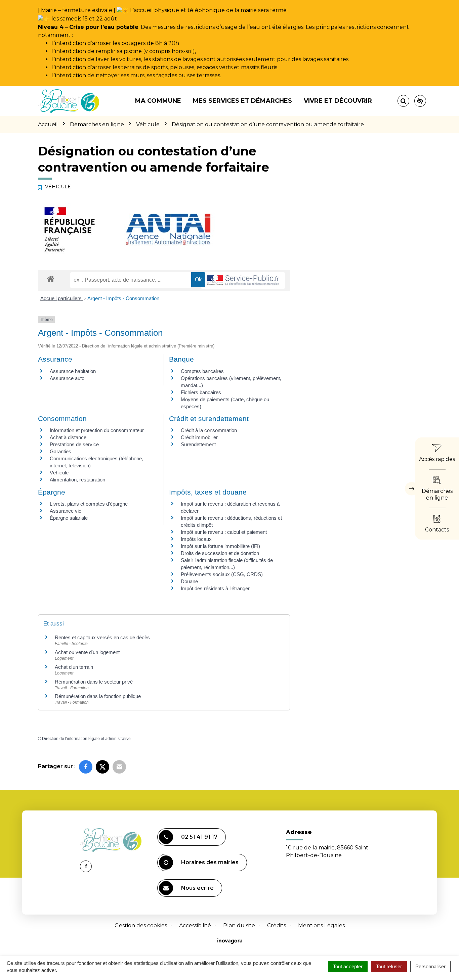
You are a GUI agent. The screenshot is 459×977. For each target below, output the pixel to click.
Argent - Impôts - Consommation (123, 298)
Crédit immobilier (199, 437)
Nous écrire (197, 888)
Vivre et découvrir (338, 100)
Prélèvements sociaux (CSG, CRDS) (222, 574)
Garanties (60, 451)
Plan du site (239, 925)
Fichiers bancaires (201, 392)
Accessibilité (195, 925)
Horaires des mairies (210, 862)
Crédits (276, 925)
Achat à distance (68, 437)
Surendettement (198, 444)
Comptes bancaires (202, 371)
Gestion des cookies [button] (141, 925)
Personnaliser (430, 966)
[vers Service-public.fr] (243, 280)
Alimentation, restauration (77, 479)
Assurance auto (67, 378)
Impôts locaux (196, 539)
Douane (189, 581)
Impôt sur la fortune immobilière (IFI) (220, 546)
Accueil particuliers (61, 298)
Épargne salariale (69, 518)
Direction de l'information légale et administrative (86, 738)
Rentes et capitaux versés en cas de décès (102, 637)
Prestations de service (74, 444)
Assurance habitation (73, 371)
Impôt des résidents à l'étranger (215, 588)
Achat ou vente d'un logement (87, 652)
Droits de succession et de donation (220, 553)
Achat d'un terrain (74, 667)
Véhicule (59, 472)
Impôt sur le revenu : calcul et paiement (224, 532)
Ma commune (158, 100)
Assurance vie (65, 511)
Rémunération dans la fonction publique (98, 696)
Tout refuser (389, 966)
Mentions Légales (321, 925)
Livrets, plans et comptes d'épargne (89, 504)
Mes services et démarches (242, 100)
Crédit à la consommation (209, 430)
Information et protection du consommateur (97, 430)
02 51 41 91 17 (199, 837)
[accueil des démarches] (50, 278)
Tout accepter (348, 966)
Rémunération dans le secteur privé (94, 682)
